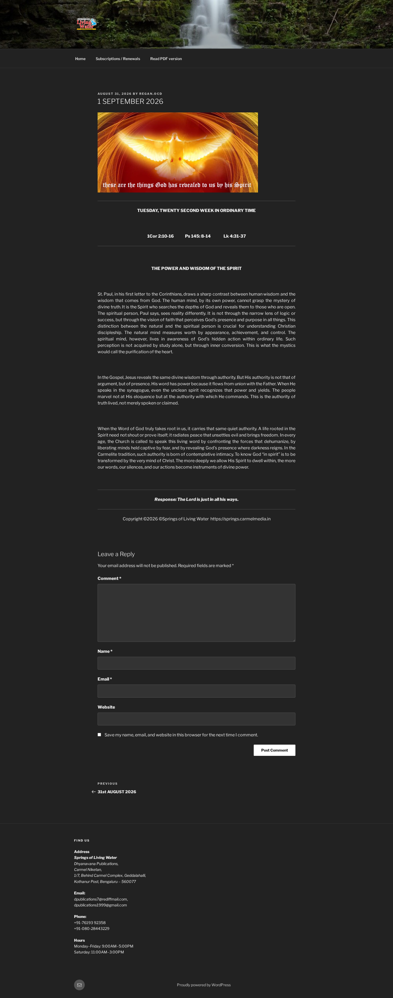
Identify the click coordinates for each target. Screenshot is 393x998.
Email (105, 679)
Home (80, 58)
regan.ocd (150, 94)
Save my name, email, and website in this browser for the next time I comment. (181, 734)
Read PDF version (166, 58)
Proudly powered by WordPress (204, 985)
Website (106, 707)
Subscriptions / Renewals (118, 58)
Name (105, 651)
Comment (109, 578)
